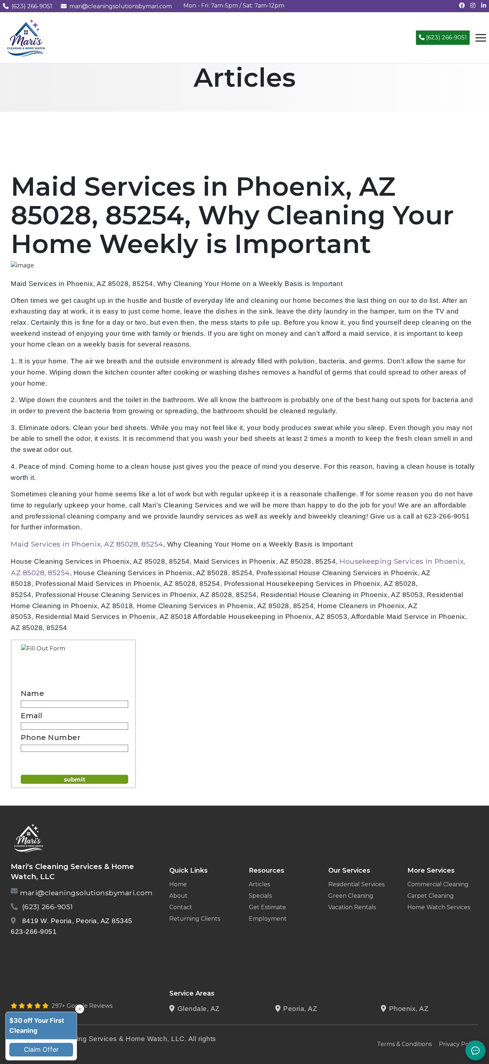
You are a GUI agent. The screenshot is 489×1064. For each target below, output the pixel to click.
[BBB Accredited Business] (38, 950)
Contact (180, 907)
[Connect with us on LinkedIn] (483, 5)
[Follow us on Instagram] (472, 5)
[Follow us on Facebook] (462, 5)
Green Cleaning (350, 895)
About (178, 895)
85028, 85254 (46, 572)
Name (32, 693)
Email (32, 715)
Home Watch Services (438, 907)
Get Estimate (267, 907)
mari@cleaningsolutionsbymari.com (120, 6)
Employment (268, 918)
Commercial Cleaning (438, 884)
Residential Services (356, 884)
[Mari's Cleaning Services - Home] (26, 37)
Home (178, 884)
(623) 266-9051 (31, 6)
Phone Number (50, 737)
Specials (260, 895)
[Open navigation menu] (480, 37)
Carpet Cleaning (430, 895)
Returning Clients (194, 918)
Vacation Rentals (352, 907)
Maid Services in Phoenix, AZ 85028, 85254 (87, 544)
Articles (259, 884)
